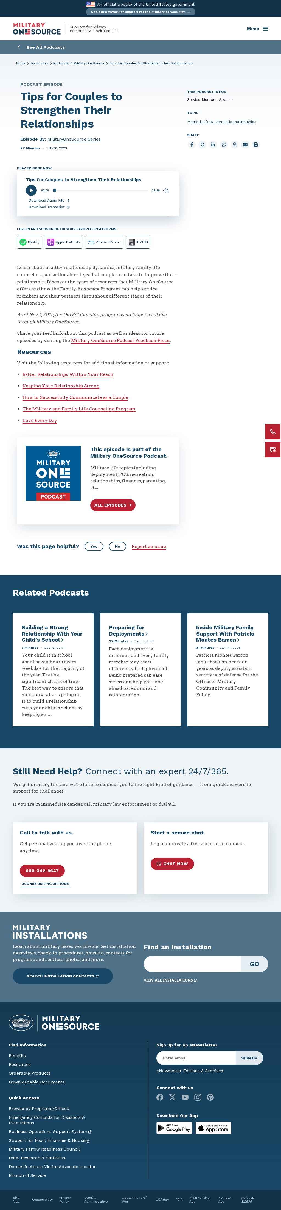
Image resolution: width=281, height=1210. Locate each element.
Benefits (17, 1055)
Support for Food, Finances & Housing (49, 1140)
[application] (98, 190)
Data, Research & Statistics (37, 1157)
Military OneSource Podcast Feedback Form (120, 340)
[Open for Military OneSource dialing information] (273, 432)
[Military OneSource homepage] (41, 29)
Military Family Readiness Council (44, 1149)
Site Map (16, 1199)
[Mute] (165, 190)
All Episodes (110, 505)
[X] (172, 1097)
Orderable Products (29, 1073)
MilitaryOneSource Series (74, 139)
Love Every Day (40, 420)
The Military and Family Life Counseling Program (79, 408)
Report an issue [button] (149, 546)
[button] (140, 11)
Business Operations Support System (48, 1131)
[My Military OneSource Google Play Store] (174, 1127)
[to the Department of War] (90, 4)
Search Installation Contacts (61, 976)
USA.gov (162, 1200)
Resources (40, 63)
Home (21, 63)
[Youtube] (185, 1097)
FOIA (179, 1200)
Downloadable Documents (36, 1082)
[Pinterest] (210, 1097)
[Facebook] (159, 1097)
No (117, 546)
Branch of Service (27, 1175)
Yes (94, 546)
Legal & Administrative (96, 1199)
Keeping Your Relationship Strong (61, 385)
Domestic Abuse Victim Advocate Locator (52, 1166)
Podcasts (61, 63)
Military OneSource (89, 63)
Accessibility (42, 1200)
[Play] (31, 190)
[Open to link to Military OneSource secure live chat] (273, 450)
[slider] (100, 190)
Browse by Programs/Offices (39, 1108)
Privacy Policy (65, 1199)
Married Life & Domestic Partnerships (221, 121)
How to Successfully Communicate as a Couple (75, 397)
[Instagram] (197, 1097)
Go (254, 964)
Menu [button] (253, 28)
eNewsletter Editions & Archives (189, 1070)
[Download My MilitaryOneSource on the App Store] (213, 1127)
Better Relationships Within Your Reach (68, 374)
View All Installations (168, 980)
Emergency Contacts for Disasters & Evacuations (47, 1120)
